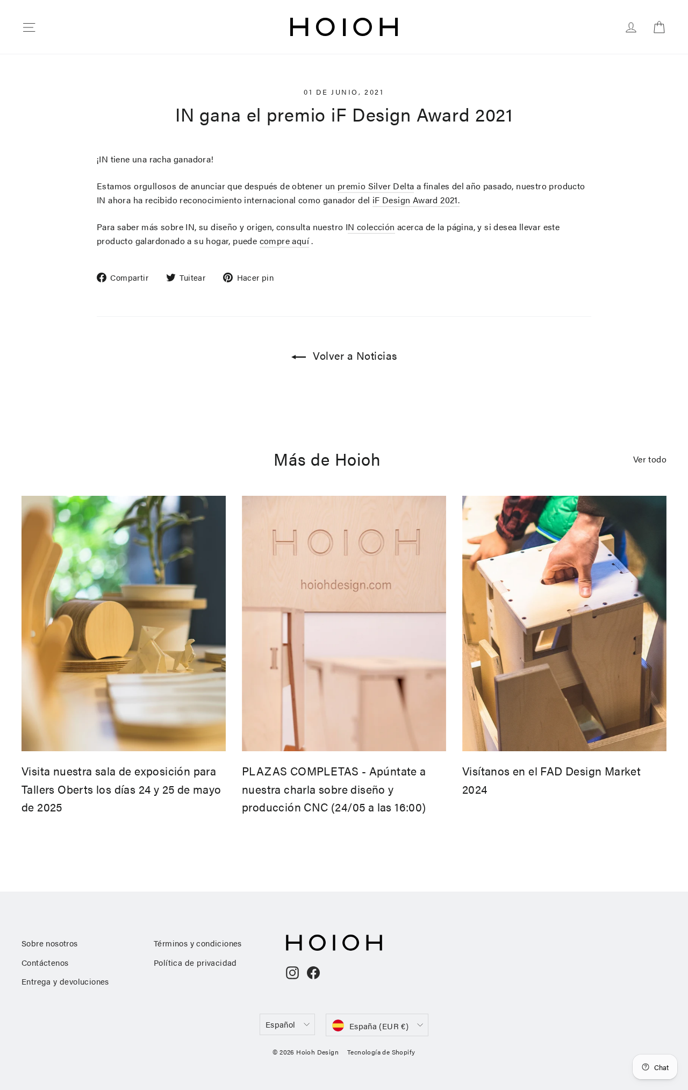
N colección (371, 226)
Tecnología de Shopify (381, 1052)
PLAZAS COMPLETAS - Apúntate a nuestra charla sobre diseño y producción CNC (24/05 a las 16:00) (334, 789)
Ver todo (649, 459)
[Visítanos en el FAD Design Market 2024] (564, 623)
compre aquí (284, 240)
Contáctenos (45, 962)
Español (281, 1024)
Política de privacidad (195, 962)
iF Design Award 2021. (416, 200)
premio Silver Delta (376, 186)
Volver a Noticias (353, 355)
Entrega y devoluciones (65, 981)
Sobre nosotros (50, 943)
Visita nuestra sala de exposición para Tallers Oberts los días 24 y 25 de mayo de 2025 (121, 789)
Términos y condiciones (198, 943)
